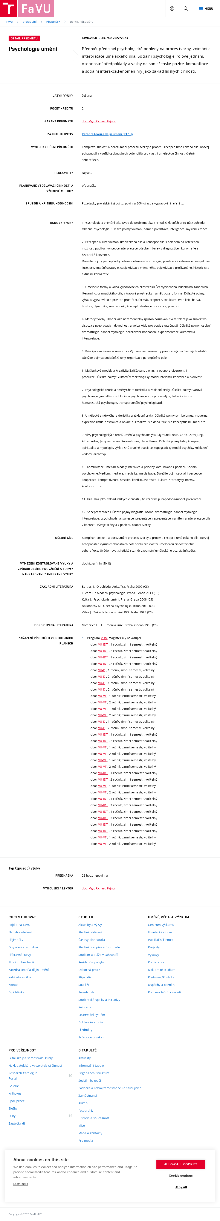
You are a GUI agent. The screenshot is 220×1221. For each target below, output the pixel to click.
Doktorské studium (92, 1022)
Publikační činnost (160, 940)
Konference (156, 962)
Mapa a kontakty (90, 1133)
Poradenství (86, 992)
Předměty (53, 21)
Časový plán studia (91, 940)
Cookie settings (181, 1175)
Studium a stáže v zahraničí (98, 955)
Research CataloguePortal (23, 1075)
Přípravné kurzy (20, 955)
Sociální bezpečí (89, 1080)
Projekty (154, 947)
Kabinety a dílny (20, 977)
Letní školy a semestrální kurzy (31, 1058)
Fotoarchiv (85, 1110)
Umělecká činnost (160, 932)
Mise (81, 1125)
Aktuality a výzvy (90, 925)
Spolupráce (17, 1101)
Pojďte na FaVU (19, 925)
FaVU (9, 21)
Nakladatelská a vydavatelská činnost (35, 1065)
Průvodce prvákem (91, 1037)
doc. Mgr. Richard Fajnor (99, 121)
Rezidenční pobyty (91, 962)
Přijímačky (16, 940)
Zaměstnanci (87, 1095)
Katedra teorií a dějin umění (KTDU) (107, 134)
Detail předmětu (81, 21)
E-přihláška (16, 992)
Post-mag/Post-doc (161, 977)
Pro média (85, 1140)
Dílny (12, 1116)
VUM (104, 638)
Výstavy (153, 955)
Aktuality (84, 1058)
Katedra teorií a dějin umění (29, 970)
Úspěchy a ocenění (161, 985)
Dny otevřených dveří (24, 947)
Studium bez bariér (22, 962)
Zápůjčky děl (17, 1123)
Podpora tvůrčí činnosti (164, 992)
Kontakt (14, 985)
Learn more (20, 1183)
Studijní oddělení (90, 932)
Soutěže (84, 985)
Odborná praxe (89, 970)
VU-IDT (103, 644)
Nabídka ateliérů (20, 932)
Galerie (14, 1086)
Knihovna (84, 1007)
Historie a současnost (94, 1118)
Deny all (181, 1187)
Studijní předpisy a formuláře (99, 947)
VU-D (101, 670)
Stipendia (85, 977)
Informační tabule (91, 1065)
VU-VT (102, 696)
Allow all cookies (180, 1164)
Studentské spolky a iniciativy (99, 1000)
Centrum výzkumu (161, 925)
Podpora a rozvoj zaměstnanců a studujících (109, 1088)
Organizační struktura (94, 1073)
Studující (30, 21)
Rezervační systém (91, 1015)
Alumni (83, 1103)
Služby (13, 1108)
